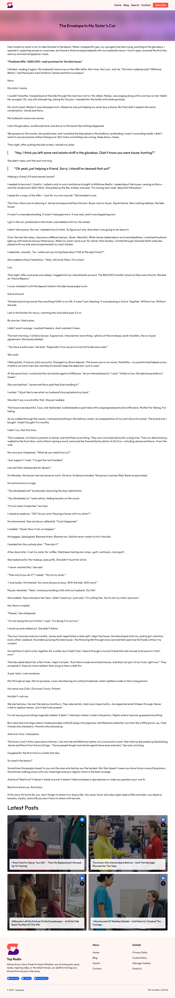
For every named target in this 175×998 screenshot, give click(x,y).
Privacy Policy (139, 952)
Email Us (137, 968)
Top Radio (14, 959)
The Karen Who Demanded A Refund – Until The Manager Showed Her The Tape (124, 864)
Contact (97, 968)
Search (96, 963)
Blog (95, 957)
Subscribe (160, 5)
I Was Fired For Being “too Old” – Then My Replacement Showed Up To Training (46, 864)
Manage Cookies (141, 963)
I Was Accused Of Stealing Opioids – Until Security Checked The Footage (127, 923)
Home (96, 952)
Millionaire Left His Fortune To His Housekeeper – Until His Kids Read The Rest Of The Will (45, 923)
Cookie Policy (139, 957)
